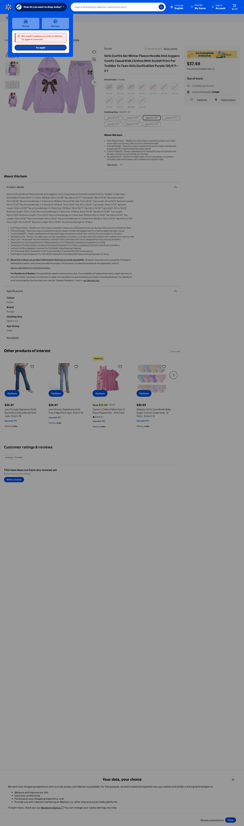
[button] (198, 7)
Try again (40, 47)
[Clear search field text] (154, 7)
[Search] (161, 7)
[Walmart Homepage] (8, 7)
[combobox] (118, 7)
